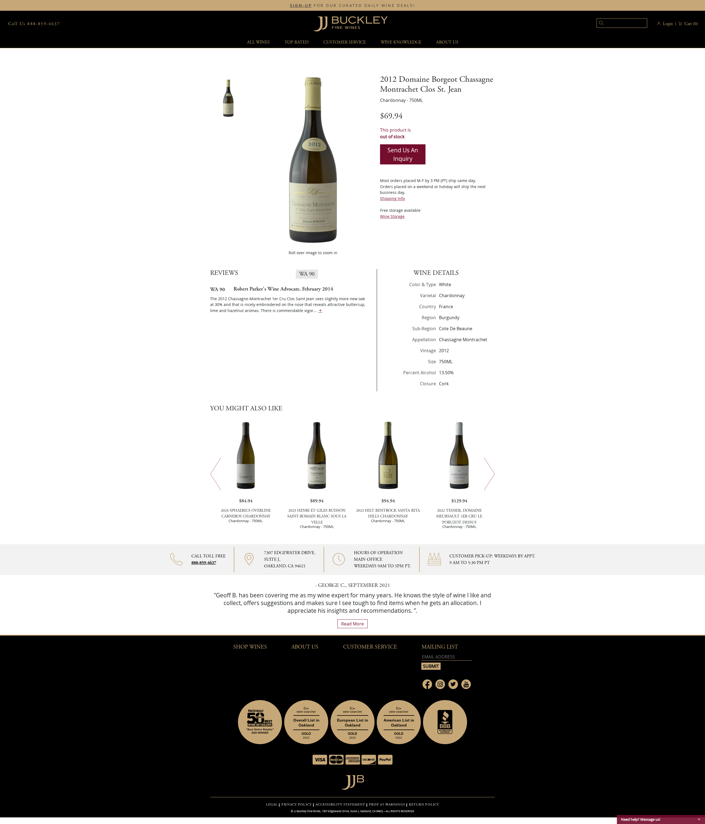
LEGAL (272, 805)
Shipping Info (392, 198)
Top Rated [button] (296, 42)
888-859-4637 (203, 563)
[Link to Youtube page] (466, 684)
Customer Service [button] (370, 647)
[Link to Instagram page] (440, 684)
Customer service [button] (344, 42)
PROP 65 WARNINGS (387, 805)
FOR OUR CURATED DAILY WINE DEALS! (352, 5)
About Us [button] (447, 42)
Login (668, 24)
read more (352, 624)
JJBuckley (350, 23)
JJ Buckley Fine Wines (307, 811)
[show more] (320, 310)
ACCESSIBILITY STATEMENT (340, 805)
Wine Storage (392, 216)
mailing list (440, 647)
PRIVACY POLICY (296, 805)
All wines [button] (258, 42)
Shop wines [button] (250, 647)
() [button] (691, 24)
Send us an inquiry (402, 154)
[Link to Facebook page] (427, 684)
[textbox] (621, 23)
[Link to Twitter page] (453, 684)
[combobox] (613, 24)
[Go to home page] (352, 781)
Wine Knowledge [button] (401, 42)
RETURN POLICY (424, 805)
